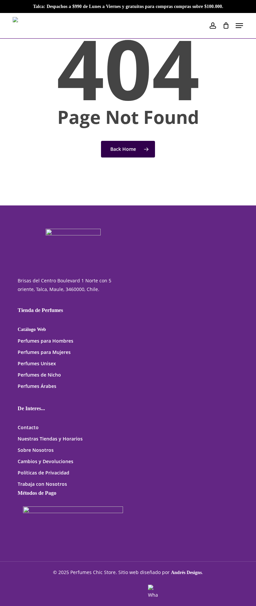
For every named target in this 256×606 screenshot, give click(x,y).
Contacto (28, 427)
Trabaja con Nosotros (42, 484)
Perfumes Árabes (37, 386)
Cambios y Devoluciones (45, 461)
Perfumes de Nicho (39, 375)
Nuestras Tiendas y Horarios (50, 439)
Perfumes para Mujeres (44, 352)
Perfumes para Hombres (45, 341)
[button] (239, 25)
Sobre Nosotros (36, 450)
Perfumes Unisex (37, 363)
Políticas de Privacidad (43, 472)
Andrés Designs (186, 572)
